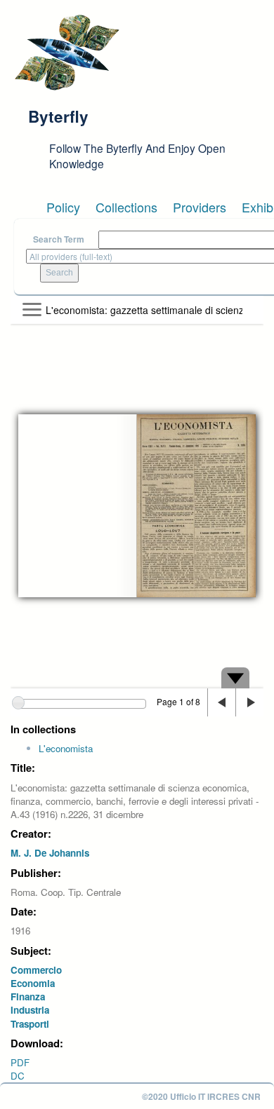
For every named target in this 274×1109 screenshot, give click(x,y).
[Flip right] (249, 702)
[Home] (66, 52)
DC (18, 1075)
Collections (126, 207)
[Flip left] (221, 702)
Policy (63, 207)
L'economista (66, 748)
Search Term (58, 239)
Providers (199, 207)
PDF (20, 1062)
